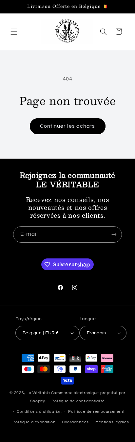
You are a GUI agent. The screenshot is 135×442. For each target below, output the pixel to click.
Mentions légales (112, 422)
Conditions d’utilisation (39, 411)
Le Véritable (38, 393)
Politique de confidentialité (78, 401)
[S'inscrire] (114, 234)
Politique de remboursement (96, 411)
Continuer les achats (67, 126)
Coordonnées (75, 422)
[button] (13, 31)
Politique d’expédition (33, 422)
